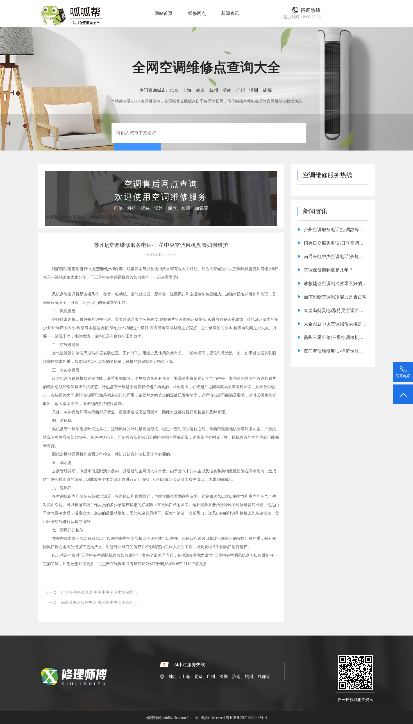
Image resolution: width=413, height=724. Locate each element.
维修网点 (197, 13)
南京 (200, 90)
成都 (267, 90)
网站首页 (164, 13)
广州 (240, 90)
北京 (173, 90)
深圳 (253, 90)
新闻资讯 (230, 13)
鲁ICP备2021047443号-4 (246, 717)
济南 (227, 90)
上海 (187, 90)
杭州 (213, 90)
